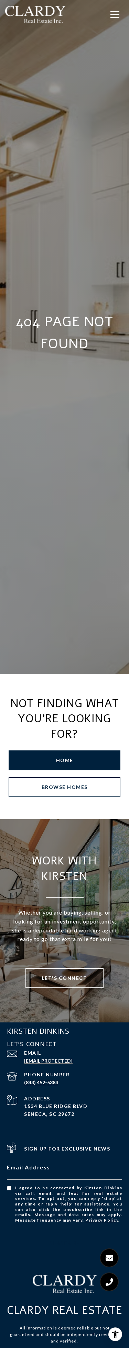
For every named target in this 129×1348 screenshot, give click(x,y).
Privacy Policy (101, 1220)
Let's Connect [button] (64, 978)
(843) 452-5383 (41, 1082)
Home (64, 760)
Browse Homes (65, 787)
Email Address (28, 1167)
